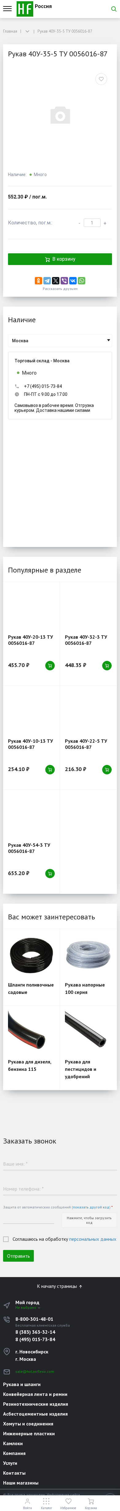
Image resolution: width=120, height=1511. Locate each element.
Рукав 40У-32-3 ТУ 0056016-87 (86, 640)
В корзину (63, 259)
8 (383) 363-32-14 (35, 1332)
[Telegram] (47, 280)
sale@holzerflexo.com (34, 1371)
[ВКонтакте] (73, 280)
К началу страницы (57, 1286)
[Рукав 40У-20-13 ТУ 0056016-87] (31, 608)
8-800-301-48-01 (34, 1319)
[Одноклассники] (38, 280)
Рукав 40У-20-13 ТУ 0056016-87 (30, 640)
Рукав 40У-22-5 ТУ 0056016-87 (86, 744)
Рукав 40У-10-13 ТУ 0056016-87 (30, 744)
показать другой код (91, 1207)
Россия (42, 6)
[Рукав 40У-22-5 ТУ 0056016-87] (88, 712)
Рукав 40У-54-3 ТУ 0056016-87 (29, 848)
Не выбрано (26, 1307)
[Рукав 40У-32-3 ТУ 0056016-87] (88, 608)
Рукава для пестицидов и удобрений (80, 1069)
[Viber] (64, 280)
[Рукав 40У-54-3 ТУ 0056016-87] (31, 816)
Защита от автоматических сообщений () (58, 1207)
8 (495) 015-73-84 (35, 1339)
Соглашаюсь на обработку (64, 1239)
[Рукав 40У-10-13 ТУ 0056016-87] (31, 712)
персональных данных (92, 1239)
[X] (55, 280)
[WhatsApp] (81, 280)
